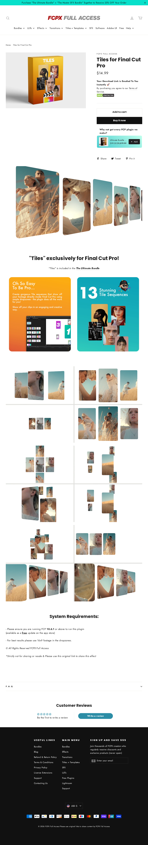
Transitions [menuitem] (55, 28)
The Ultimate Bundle (87, 268)
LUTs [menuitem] (29, 28)
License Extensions (43, 772)
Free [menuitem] (121, 28)
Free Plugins (68, 778)
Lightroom (67, 783)
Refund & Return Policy (45, 757)
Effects (65, 751)
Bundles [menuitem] (18, 28)
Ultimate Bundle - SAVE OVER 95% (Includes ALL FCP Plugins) (118, 140)
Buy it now (119, 120)
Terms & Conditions (43, 762)
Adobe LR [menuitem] (112, 28)
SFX (64, 767)
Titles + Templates (71, 762)
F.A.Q (9, 686)
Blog (36, 751)
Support (38, 778)
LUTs (64, 772)
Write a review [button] (95, 716)
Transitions (67, 757)
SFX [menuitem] (91, 28)
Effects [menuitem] (40, 28)
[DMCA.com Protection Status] (105, 96)
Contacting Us (41, 783)
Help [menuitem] (128, 28)
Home (8, 45)
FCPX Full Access (107, 54)
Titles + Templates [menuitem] (75, 28)
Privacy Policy (40, 767)
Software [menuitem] (100, 28)
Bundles (38, 746)
